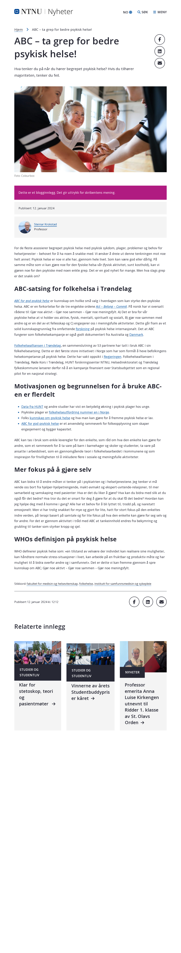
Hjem (18, 29)
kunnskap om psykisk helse (50, 418)
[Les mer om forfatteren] (25, 227)
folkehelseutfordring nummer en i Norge (79, 412)
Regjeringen (112, 356)
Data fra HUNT (32, 406)
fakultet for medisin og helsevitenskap (52, 584)
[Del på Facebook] (159, 39)
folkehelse (86, 584)
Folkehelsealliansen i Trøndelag (37, 345)
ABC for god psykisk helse (40, 423)
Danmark (136, 334)
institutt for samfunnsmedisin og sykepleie (122, 584)
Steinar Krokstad (45, 224)
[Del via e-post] (159, 63)
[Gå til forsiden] (43, 12)
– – (111, 306)
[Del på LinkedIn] (159, 51)
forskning (83, 329)
